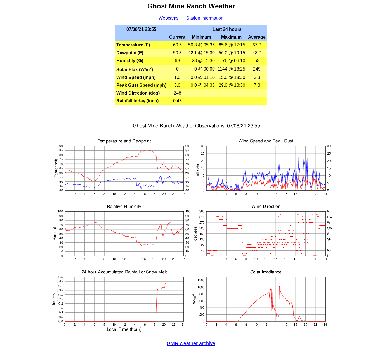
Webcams (168, 18)
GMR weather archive (191, 343)
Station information (204, 18)
